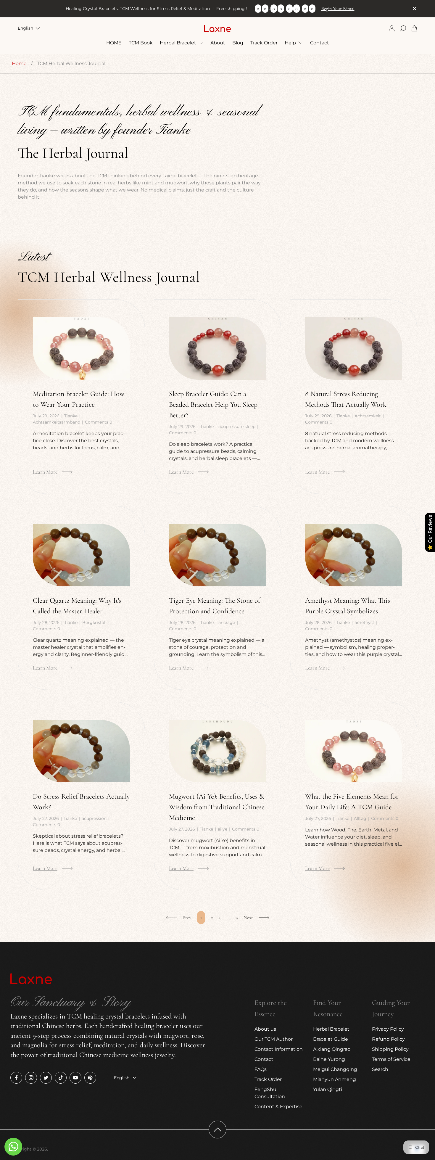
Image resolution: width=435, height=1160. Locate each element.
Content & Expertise (278, 1106)
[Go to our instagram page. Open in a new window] (31, 1078)
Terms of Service (391, 1059)
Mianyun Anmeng (334, 1079)
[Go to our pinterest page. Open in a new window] (90, 1078)
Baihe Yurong (329, 1059)
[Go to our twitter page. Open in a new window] (46, 1078)
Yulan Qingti (327, 1089)
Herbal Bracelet (331, 1029)
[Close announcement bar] (414, 9)
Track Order (268, 1079)
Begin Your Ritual (338, 9)
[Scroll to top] (217, 1129)
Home (19, 63)
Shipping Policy (390, 1049)
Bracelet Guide (330, 1039)
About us (265, 1029)
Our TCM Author (273, 1039)
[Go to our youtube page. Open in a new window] (75, 1078)
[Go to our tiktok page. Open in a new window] (61, 1078)
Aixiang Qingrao (331, 1049)
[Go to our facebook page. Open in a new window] (16, 1078)
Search (380, 1069)
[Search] (403, 28)
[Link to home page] (31, 979)
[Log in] (391, 28)
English (25, 28)
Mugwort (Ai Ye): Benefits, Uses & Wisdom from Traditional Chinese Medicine (217, 807)
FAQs (260, 1069)
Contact (263, 1059)
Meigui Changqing (335, 1069)
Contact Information (278, 1049)
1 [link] (201, 918)
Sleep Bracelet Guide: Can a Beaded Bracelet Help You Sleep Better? (213, 404)
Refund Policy (388, 1039)
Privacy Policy (388, 1029)
